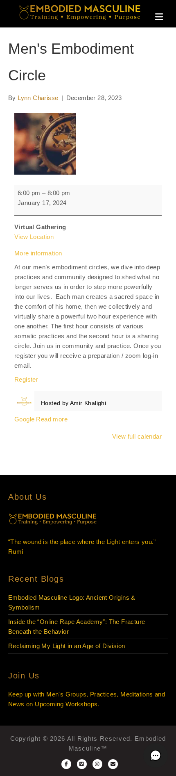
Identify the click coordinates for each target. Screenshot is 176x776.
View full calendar (137, 436)
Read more (52, 419)
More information (38, 253)
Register (26, 379)
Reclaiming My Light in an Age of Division (66, 645)
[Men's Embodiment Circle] (45, 143)
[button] (155, 755)
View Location (34, 236)
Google (24, 419)
